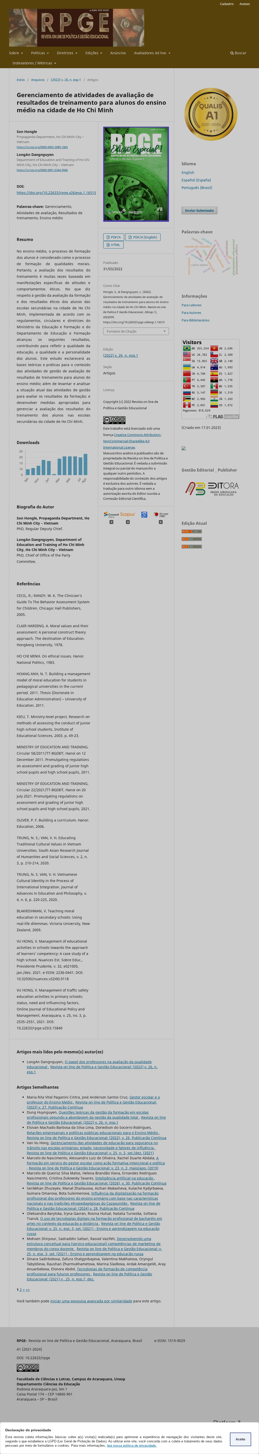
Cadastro (227, 4)
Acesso (245, 4)
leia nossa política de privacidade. (132, 1445)
